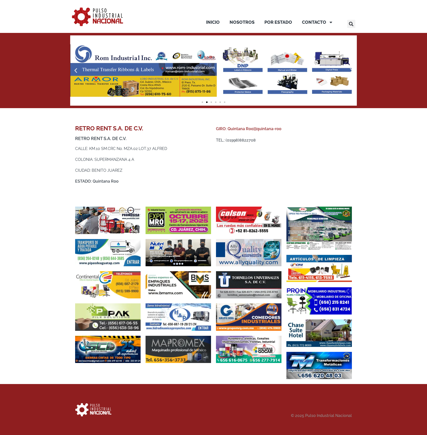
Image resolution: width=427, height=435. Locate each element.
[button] (351, 24)
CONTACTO (314, 22)
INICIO (213, 22)
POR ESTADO (278, 22)
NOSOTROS (242, 22)
